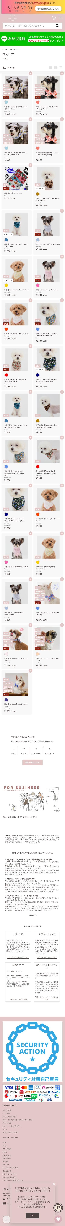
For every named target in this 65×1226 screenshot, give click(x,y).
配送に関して (7, 1164)
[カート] (53, 18)
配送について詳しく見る (18, 999)
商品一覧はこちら (32, 762)
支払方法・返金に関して (10, 1168)
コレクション (14, 49)
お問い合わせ (7, 1158)
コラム (5, 1129)
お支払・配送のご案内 (10, 1117)
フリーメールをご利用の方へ (12, 1126)
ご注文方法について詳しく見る (18, 958)
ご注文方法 (6, 1113)
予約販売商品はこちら (47, 8)
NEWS (5, 1146)
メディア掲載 (7, 1149)
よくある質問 (7, 1155)
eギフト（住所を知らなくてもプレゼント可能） (18, 1120)
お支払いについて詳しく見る (47, 958)
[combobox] (32, 26)
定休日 (5, 1152)
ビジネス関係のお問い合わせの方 (13, 1180)
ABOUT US (32, 915)
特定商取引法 (7, 1171)
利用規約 (5, 1161)
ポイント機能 (7, 1123)
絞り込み (10, 68)
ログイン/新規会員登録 (10, 1132)
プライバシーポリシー (10, 1174)
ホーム (5, 49)
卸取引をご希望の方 (9, 1177)
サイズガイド (7, 1110)
